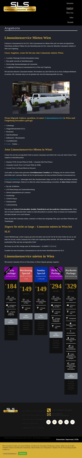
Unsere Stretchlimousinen (12, 179)
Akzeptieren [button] (22, 453)
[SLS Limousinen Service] (13, 410)
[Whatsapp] (72, 422)
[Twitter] (54, 422)
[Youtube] (60, 422)
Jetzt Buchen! (11, 321)
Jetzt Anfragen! (71, 376)
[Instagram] (66, 422)
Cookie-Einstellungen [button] (9, 453)
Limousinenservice (54, 118)
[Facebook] (48, 422)
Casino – (9, 144)
